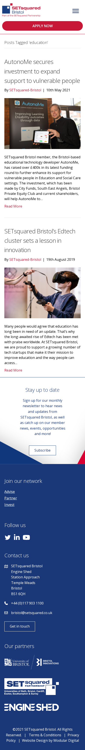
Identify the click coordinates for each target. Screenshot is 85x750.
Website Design (35, 740)
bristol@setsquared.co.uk (31, 612)
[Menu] (76, 11)
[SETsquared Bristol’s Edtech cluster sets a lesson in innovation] (42, 292)
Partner (10, 498)
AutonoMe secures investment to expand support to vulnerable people (42, 71)
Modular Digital (66, 740)
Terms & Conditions (45, 735)
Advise (9, 491)
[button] (42, 26)
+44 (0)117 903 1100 (27, 603)
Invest (9, 504)
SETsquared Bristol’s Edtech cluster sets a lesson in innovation (39, 240)
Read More (13, 206)
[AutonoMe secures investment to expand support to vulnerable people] (42, 123)
